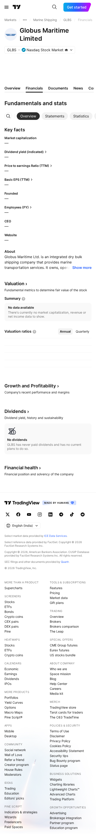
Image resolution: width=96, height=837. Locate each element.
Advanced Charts (62, 794)
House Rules (13, 769)
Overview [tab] (12, 88)
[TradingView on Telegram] (61, 514)
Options (10, 707)
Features (56, 588)
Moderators (12, 774)
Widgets (56, 779)
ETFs (8, 607)
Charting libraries (62, 784)
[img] (66, 50)
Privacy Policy (60, 741)
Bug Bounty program (65, 761)
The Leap (57, 631)
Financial (21, 467)
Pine (7, 631)
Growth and (30, 386)
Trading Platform (62, 799)
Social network (15, 750)
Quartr (65, 561)
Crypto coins (13, 616)
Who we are (58, 669)
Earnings (10, 674)
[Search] (54, 7)
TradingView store (63, 707)
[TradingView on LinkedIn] (50, 514)
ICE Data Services (55, 535)
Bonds (9, 612)
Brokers (55, 621)
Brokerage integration (65, 818)
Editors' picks (14, 798)
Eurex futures (59, 650)
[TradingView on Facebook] (18, 514)
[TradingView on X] (7, 514)
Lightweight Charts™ (64, 789)
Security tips (59, 756)
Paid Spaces (13, 827)
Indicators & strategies (20, 812)
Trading (10, 788)
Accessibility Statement (67, 751)
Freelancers (12, 822)
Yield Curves (13, 702)
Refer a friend (14, 760)
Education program (64, 828)
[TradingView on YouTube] (29, 514)
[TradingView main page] (17, 7)
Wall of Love (13, 755)
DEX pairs (11, 626)
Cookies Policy (60, 746)
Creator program (16, 765)
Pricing (55, 593)
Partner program (62, 823)
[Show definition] (23, 299)
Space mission (60, 674)
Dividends (11, 679)
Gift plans (57, 603)
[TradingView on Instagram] (40, 514)
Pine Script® (13, 717)
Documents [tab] (58, 88)
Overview (57, 616)
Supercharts (13, 588)
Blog (53, 679)
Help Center (58, 684)
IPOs (7, 684)
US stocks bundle (62, 655)
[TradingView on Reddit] (82, 514)
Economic (11, 669)
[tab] (28, 116)
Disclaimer (57, 736)
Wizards (10, 817)
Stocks (9, 602)
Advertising (58, 813)
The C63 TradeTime (64, 717)
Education (11, 793)
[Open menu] (6, 7)
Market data (59, 598)
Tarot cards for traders (66, 712)
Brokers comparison (64, 626)
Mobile (9, 731)
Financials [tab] (34, 88)
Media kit (56, 693)
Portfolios (11, 697)
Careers (55, 688)
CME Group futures (63, 645)
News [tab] (78, 88)
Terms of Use (59, 731)
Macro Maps (13, 712)
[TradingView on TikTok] (72, 514)
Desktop (10, 736)
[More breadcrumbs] (25, 20)
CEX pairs (11, 621)
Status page (59, 765)
